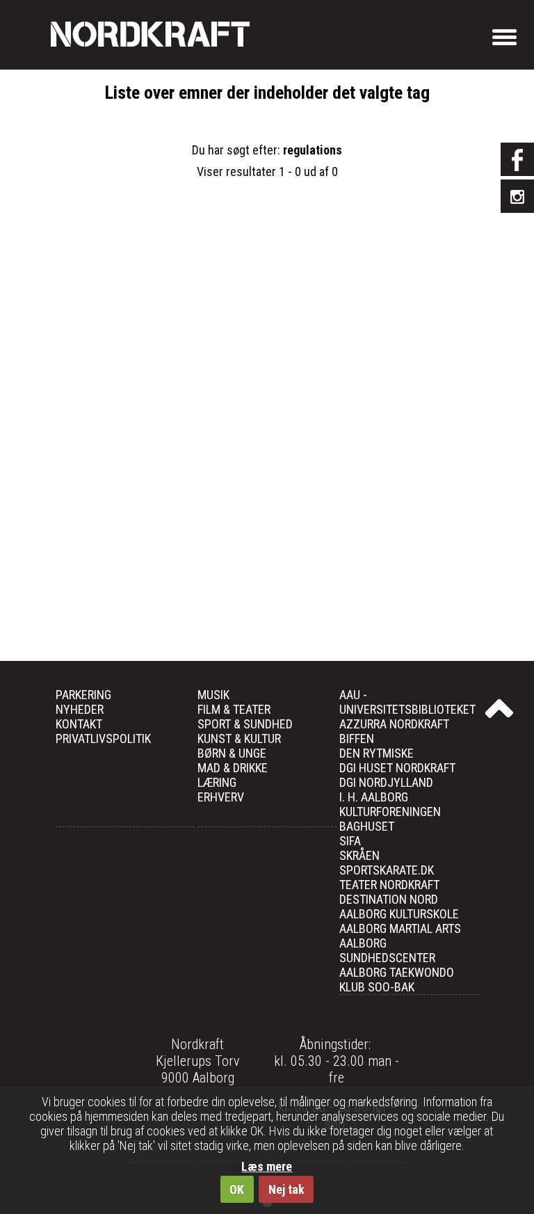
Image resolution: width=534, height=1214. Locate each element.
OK (236, 1189)
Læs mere (266, 1166)
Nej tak (286, 1189)
